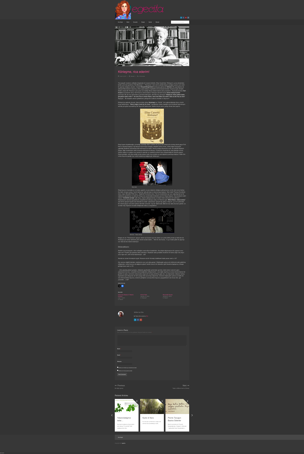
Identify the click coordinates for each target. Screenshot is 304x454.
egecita (123, 443)
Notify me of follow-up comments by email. (128, 367)
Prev (112, 415)
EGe (147, 316)
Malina (145, 417)
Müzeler (157, 22)
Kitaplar (143, 22)
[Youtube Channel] (186, 18)
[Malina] (152, 406)
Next (192, 415)
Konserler (135, 22)
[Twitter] (135, 320)
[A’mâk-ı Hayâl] (177, 406)
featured (132, 76)
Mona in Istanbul (124, 417)
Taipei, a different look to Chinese (181, 386)
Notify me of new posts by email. (125, 370)
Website (119, 361)
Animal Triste (143, 294)
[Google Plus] (141, 320)
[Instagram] (188, 18)
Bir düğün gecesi (120, 386)
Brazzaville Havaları (168, 294)
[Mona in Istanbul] (127, 406)
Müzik (128, 22)
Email (119, 355)
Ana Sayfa (120, 22)
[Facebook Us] (183, 18)
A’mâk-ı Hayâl (173, 417)
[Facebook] (138, 320)
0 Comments (142, 76)
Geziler (150, 22)
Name (119, 348)
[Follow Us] (181, 18)
